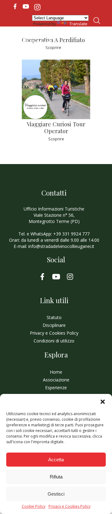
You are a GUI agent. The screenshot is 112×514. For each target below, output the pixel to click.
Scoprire (56, 139)
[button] (103, 402)
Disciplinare (54, 325)
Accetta (56, 459)
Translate (78, 24)
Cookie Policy (33, 506)
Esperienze (56, 387)
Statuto (54, 317)
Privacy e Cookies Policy (70, 506)
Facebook (15, 6)
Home (56, 372)
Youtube (26, 6)
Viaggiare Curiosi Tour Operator (56, 127)
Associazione (56, 380)
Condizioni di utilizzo (54, 341)
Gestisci (56, 494)
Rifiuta (56, 476)
